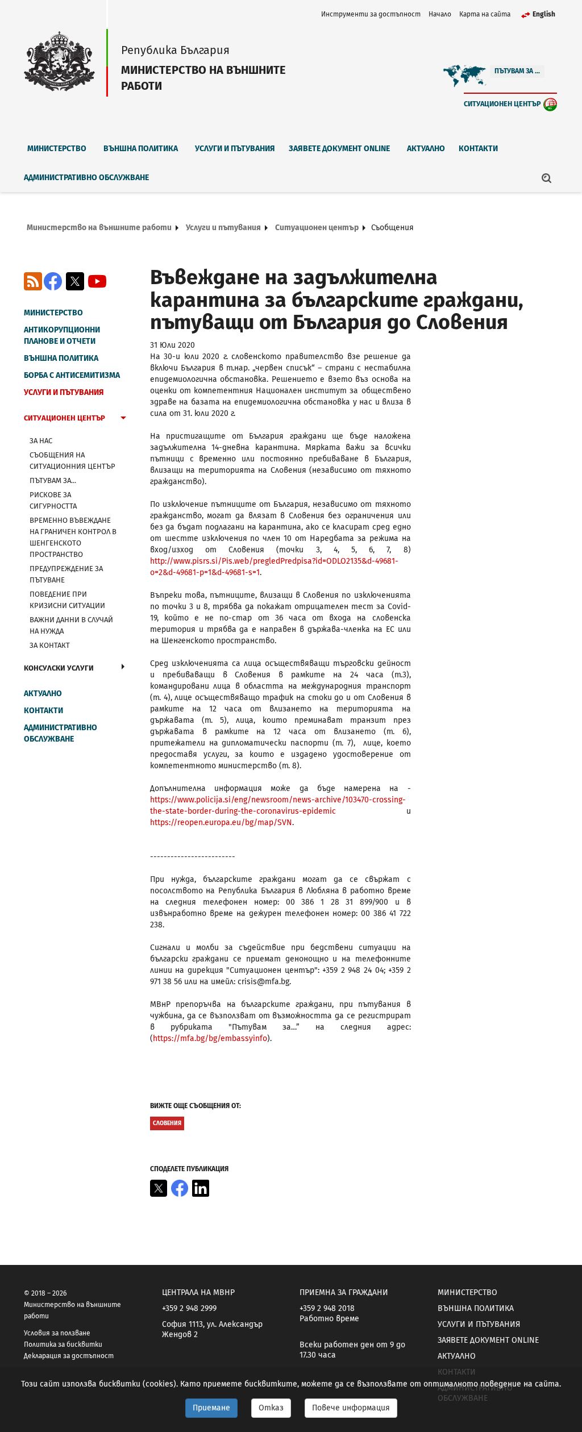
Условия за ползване (57, 1333)
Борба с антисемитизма (72, 375)
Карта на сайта (484, 14)
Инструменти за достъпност (371, 14)
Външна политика (140, 148)
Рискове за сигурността (53, 500)
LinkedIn (200, 1188)
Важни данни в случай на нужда (71, 625)
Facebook (53, 281)
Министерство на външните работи (99, 227)
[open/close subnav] (123, 419)
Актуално (426, 148)
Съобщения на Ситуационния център (72, 461)
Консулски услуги (59, 668)
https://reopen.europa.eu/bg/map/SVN (221, 822)
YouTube (97, 281)
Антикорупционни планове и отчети (62, 335)
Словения (167, 1123)
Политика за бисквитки (63, 1344)
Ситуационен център (502, 103)
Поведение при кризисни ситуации (67, 600)
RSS (33, 281)
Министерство (56, 148)
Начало (440, 14)
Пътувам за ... (517, 71)
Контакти (478, 148)
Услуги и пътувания (235, 148)
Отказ (271, 1408)
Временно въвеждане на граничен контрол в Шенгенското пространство (73, 537)
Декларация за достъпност (69, 1356)
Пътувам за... (53, 480)
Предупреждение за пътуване (66, 574)
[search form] (546, 178)
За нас (41, 440)
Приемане (211, 1408)
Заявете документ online (339, 148)
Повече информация (351, 1408)
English (544, 14)
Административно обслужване (86, 177)
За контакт (50, 645)
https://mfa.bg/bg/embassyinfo (210, 1038)
